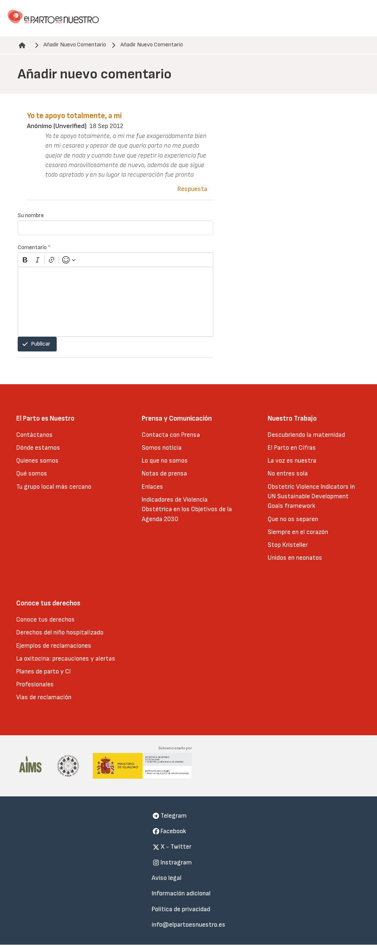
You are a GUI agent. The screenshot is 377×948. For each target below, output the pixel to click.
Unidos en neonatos (295, 558)
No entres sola (288, 473)
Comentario (34, 247)
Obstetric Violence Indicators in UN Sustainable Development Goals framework (311, 496)
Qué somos (31, 473)
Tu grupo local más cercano (53, 487)
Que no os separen (293, 519)
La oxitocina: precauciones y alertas (65, 658)
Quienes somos (37, 460)
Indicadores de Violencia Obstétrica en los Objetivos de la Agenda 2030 (187, 509)
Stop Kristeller (288, 545)
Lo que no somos (165, 460)
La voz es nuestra (292, 460)
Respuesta (192, 189)
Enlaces (152, 487)
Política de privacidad (181, 909)
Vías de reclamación (43, 697)
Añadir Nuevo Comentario (74, 44)
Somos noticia (162, 448)
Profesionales (35, 684)
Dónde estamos (38, 448)
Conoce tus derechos (45, 619)
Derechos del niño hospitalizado (59, 632)
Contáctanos (34, 435)
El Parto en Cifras (292, 448)
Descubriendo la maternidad (306, 435)
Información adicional (181, 893)
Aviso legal (167, 878)
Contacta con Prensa (171, 435)
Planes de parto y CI (43, 671)
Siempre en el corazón (298, 532)
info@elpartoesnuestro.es (188, 924)
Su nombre (31, 215)
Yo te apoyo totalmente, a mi (74, 115)
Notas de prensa (164, 473)
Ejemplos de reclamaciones (53, 646)
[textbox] (115, 302)
